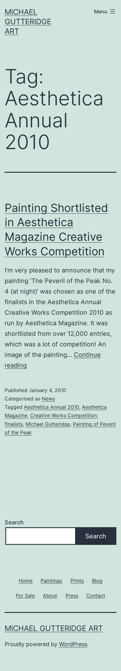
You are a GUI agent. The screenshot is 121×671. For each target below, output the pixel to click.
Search (14, 522)
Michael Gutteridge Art (28, 21)
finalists (14, 424)
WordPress (73, 644)
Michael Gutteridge (47, 424)
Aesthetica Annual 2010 (51, 407)
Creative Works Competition (63, 415)
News (48, 398)
